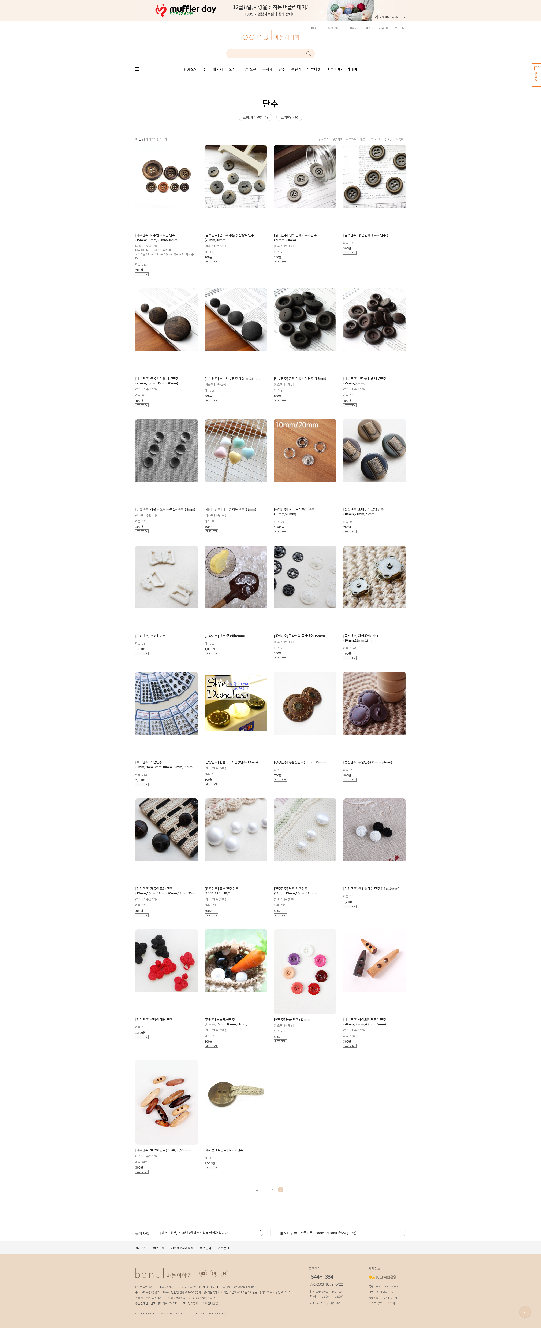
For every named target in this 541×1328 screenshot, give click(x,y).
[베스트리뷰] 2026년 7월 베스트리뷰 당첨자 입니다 (194, 1232)
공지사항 (142, 1233)
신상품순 (324, 139)
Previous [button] (261, 1230)
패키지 (218, 69)
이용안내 (205, 1248)
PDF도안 (191, 69)
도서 (232, 69)
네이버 (224, 1273)
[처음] (256, 1189)
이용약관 (158, 1248)
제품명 (400, 139)
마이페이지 (351, 28)
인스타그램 (213, 1273)
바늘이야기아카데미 (342, 69)
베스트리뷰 (288, 1233)
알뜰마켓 (314, 69)
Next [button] (261, 1235)
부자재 (267, 69)
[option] (270, 10)
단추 (282, 69)
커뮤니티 (384, 28)
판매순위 (376, 139)
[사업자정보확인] (208, 1298)
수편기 (296, 69)
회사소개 (140, 1248)
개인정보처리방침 (182, 1248)
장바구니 (333, 28)
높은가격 (351, 139)
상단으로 (525, 1312)
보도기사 (400, 28)
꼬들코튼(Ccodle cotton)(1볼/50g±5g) (328, 1232)
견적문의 (223, 1248)
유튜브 (203, 1273)
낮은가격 (337, 139)
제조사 (363, 139)
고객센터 (368, 28)
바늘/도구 (249, 69)
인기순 (388, 139)
